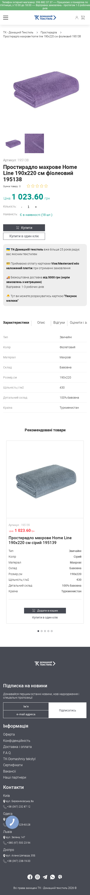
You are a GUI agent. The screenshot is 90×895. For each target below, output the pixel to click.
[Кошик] (84, 18)
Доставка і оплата (17, 747)
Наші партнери (14, 777)
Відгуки (59, 323)
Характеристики (16, 323)
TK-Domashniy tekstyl (19, 759)
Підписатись (67, 710)
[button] (38, 631)
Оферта (9, 734)
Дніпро (8, 850)
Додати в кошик (47, 610)
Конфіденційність (16, 741)
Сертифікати (13, 765)
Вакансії (9, 771)
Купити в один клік (24, 236)
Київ (6, 796)
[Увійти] (77, 17)
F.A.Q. (7, 753)
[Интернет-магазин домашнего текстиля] (45, 663)
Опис (41, 323)
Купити (26, 227)
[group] (45, 87)
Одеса (8, 814)
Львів (7, 832)
